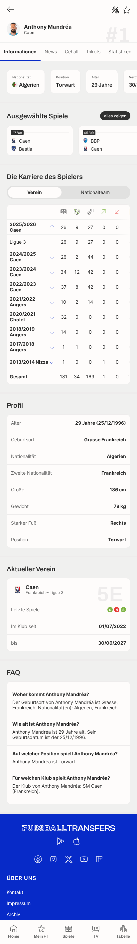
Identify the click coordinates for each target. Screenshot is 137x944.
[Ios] (76, 841)
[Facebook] (38, 859)
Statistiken (119, 51)
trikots (93, 51)
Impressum (19, 903)
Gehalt (72, 51)
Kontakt (15, 892)
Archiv (13, 914)
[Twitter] (68, 859)
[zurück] (11, 9)
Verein (34, 192)
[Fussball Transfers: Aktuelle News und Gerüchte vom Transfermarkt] (68, 828)
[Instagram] (53, 859)
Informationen (20, 51)
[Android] (61, 841)
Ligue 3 (18, 242)
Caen (29, 32)
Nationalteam (95, 192)
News (51, 51)
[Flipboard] (99, 859)
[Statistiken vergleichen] (116, 10)
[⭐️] (126, 10)
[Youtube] (84, 859)
